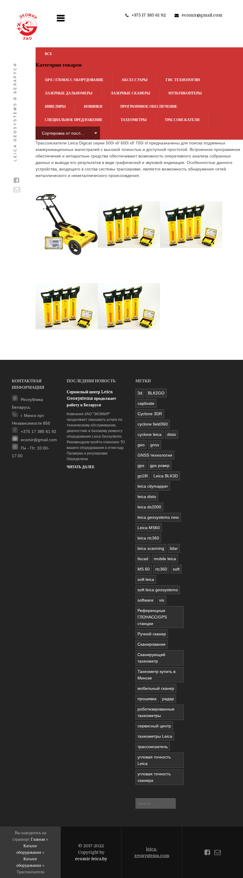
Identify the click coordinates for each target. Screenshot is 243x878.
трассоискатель (153, 746)
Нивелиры (55, 106)
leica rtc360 (148, 538)
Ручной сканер (152, 633)
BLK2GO (156, 393)
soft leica (146, 579)
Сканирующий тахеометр (151, 657)
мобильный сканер (156, 688)
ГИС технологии (183, 80)
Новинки (93, 106)
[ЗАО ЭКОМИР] (26, 26)
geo (141, 444)
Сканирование (152, 644)
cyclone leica (150, 434)
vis (161, 600)
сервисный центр (154, 726)
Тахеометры (134, 120)
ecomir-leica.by (91, 858)
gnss (154, 444)
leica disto (147, 496)
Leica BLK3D (166, 475)
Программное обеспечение (148, 106)
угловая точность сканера (154, 777)
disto (171, 434)
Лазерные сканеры (130, 93)
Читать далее (81, 467)
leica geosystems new (158, 517)
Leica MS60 (149, 527)
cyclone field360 (153, 424)
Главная (38, 839)
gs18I (143, 475)
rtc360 (161, 569)
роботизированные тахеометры (156, 712)
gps (141, 465)
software (146, 600)
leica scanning (151, 548)
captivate (146, 403)
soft (176, 569)
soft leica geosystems (158, 589)
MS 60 (144, 569)
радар (168, 698)
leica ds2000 (149, 507)
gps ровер (160, 465)
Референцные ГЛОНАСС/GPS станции (152, 617)
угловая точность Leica (154, 760)
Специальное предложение (74, 120)
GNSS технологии (155, 455)
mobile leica (165, 558)
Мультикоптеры (185, 93)
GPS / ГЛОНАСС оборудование (74, 80)
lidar (174, 548)
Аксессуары (135, 80)
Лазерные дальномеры (68, 93)
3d (140, 393)
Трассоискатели (182, 120)
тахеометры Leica (155, 736)
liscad (143, 558)
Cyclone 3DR (150, 413)
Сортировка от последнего (65, 133)
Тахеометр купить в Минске (156, 674)
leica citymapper (153, 486)
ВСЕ (48, 54)
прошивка (147, 698)
